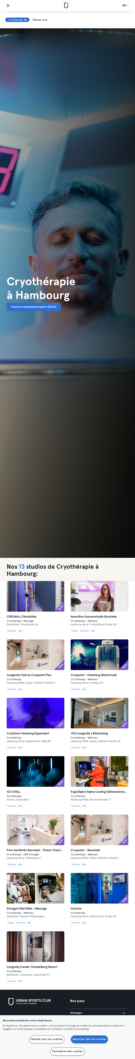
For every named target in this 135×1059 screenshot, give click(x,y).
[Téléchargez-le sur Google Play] (46, 1015)
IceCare (76, 908)
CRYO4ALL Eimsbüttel (21, 616)
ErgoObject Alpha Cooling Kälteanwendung (99, 791)
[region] (67, 1037)
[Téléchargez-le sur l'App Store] (20, 1015)
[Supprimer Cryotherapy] (25, 19)
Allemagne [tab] (76, 1013)
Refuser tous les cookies (46, 1039)
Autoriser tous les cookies (89, 1039)
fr (124, 5)
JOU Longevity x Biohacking (89, 733)
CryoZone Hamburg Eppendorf (28, 733)
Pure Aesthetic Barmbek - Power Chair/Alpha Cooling (35, 850)
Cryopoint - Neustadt (85, 850)
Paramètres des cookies (67, 1051)
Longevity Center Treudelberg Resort (32, 967)
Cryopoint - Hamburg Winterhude (94, 675)
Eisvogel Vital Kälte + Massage (27, 908)
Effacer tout (40, 20)
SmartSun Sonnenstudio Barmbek (94, 616)
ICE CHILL (13, 791)
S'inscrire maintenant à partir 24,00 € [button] (33, 306)
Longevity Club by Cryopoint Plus (29, 675)
